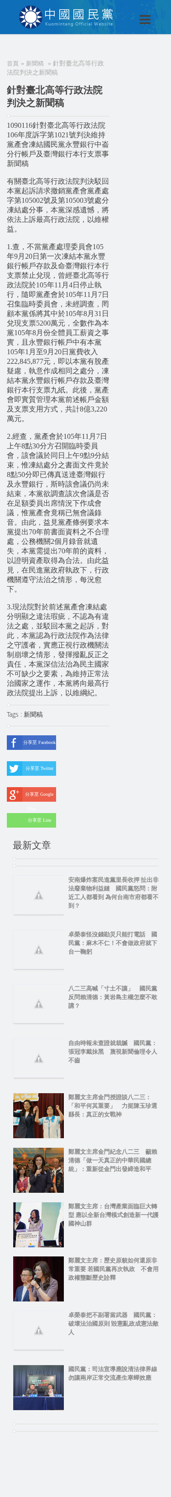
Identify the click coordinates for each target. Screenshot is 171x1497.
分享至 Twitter (39, 768)
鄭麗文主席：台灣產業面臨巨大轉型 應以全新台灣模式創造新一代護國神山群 (113, 1215)
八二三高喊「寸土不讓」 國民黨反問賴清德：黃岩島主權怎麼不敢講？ (112, 997)
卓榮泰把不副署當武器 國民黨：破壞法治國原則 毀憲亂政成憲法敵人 (113, 1323)
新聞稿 (35, 63)
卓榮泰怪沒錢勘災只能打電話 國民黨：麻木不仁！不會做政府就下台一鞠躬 (112, 943)
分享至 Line (39, 820)
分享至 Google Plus (39, 797)
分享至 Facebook (39, 742)
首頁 (13, 63)
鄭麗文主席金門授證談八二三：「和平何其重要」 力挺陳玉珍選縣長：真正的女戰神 (112, 1106)
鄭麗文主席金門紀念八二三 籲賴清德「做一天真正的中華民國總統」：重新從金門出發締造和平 (112, 1160)
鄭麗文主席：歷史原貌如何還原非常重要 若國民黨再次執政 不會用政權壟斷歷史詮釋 (113, 1269)
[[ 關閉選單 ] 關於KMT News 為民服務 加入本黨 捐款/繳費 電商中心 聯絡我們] (121, 10)
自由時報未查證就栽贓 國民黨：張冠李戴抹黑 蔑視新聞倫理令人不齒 (112, 1052)
